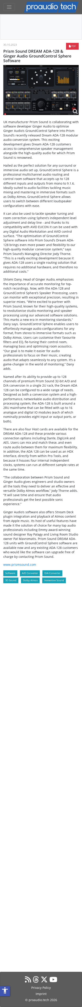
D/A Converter (52, 573)
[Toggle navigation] (9, 7)
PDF (73, 46)
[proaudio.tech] (51, 7)
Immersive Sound (54, 580)
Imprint (41, 994)
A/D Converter (30, 573)
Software (10, 573)
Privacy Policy (41, 988)
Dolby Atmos (30, 580)
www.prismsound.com (19, 564)
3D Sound (10, 580)
